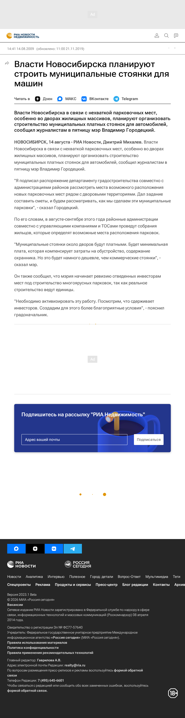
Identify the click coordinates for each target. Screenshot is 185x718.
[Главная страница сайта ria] (7, 35)
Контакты (161, 584)
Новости (14, 576)
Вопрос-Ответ (129, 576)
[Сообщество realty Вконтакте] (54, 549)
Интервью (56, 576)
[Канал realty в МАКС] (16, 549)
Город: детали (101, 576)
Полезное (77, 576)
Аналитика (34, 576)
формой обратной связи (26, 690)
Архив (179, 584)
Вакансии (15, 605)
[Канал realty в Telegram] (73, 549)
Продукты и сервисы (73, 584)
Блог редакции (135, 584)
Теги (176, 576)
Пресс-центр (107, 584)
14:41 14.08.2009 (20, 49)
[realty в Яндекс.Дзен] (35, 549)
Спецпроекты (19, 584)
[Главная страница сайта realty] (31, 35)
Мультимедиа (156, 576)
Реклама (42, 584)
